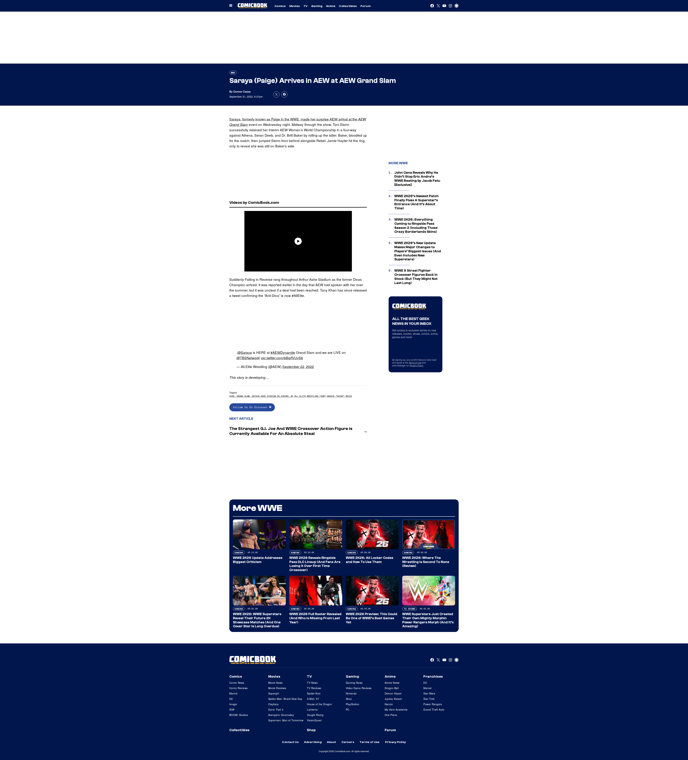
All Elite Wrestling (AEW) (310, 396)
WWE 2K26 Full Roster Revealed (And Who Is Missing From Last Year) (315, 618)
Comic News (236, 682)
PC (347, 709)
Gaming (316, 6)
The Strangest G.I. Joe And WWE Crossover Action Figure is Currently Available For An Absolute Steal (290, 431)
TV (306, 6)
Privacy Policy (416, 365)
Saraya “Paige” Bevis (339, 396)
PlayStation (352, 704)
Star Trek (428, 699)
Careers (347, 742)
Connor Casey (242, 91)
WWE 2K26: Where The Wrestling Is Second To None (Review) (425, 562)
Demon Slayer (393, 693)
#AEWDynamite (283, 352)
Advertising (313, 742)
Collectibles (348, 6)
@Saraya (244, 352)
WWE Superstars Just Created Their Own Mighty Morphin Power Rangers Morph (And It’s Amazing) (428, 620)
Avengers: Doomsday (281, 715)
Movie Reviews (277, 688)
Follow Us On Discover (251, 407)
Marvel (233, 693)
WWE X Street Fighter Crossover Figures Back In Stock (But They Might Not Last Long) (416, 277)
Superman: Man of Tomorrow (286, 720)
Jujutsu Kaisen (393, 699)
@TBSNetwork (247, 357)
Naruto (389, 704)
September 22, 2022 (298, 366)
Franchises (433, 677)
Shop (311, 730)
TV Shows (409, 608)
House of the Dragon (319, 704)
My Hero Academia (396, 709)
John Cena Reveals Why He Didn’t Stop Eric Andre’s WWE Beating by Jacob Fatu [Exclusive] (417, 179)
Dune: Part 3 (275, 709)
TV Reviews (314, 688)
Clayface (273, 704)
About (331, 742)
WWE (233, 72)
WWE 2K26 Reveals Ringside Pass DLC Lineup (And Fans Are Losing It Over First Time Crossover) (314, 564)
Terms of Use (415, 362)
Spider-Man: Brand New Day (285, 699)
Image (233, 704)
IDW (231, 709)
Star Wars (429, 693)
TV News (312, 682)
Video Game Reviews (359, 688)
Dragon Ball (392, 688)
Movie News (275, 682)
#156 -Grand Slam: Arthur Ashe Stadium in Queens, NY (261, 396)
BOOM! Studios (238, 715)
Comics (280, 6)
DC (231, 699)
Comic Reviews (238, 688)
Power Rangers (432, 704)
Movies (294, 6)
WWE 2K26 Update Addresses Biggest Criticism (257, 560)
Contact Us (290, 742)
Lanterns (312, 709)
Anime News (392, 682)
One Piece (391, 715)
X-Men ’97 (313, 699)
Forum (365, 6)
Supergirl (273, 693)
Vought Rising (315, 715)
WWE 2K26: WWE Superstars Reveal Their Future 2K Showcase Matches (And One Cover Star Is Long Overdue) (257, 620)
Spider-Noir (314, 693)
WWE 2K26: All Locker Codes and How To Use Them (369, 560)
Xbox (349, 699)
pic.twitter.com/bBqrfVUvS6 (282, 357)
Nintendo (351, 693)
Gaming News (354, 682)
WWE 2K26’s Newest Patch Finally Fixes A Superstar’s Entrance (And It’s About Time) (416, 202)
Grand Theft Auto (433, 709)
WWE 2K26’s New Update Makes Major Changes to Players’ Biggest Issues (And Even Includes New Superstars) (417, 251)
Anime (330, 6)
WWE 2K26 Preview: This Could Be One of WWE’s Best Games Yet (371, 618)
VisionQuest (314, 720)
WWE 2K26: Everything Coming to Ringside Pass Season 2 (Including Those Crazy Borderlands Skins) (416, 226)
